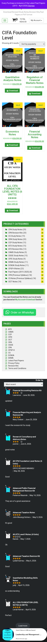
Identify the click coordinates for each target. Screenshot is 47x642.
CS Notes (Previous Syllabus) (20, 278)
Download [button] (13, 91)
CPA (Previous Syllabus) (18, 275)
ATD (10, 329)
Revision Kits (13, 366)
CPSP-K (11, 350)
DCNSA (11, 355)
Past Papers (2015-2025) (18, 272)
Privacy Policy (13, 363)
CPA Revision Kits (15, 233)
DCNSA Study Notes (16, 265)
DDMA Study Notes (16, 262)
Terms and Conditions (17, 368)
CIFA (10, 342)
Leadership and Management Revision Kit (29, 634)
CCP (10, 334)
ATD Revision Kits (15, 249)
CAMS (10, 332)
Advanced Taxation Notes (24, 512)
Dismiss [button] (31, 6)
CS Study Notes (14, 236)
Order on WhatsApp (22, 312)
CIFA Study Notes (15, 239)
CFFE (10, 337)
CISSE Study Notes (16, 256)
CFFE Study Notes (15, 259)
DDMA (10, 358)
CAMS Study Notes (16, 252)
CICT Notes (12, 282)
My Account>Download (25, 300)
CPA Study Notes (15, 229)
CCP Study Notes (15, 242)
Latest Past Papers (16, 360)
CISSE (10, 345)
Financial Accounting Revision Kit (27, 390)
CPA (10, 347)
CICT (10, 340)
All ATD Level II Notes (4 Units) (26, 534)
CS (9, 353)
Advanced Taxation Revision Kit (26, 556)
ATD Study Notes (15, 246)
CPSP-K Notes (14, 269)
